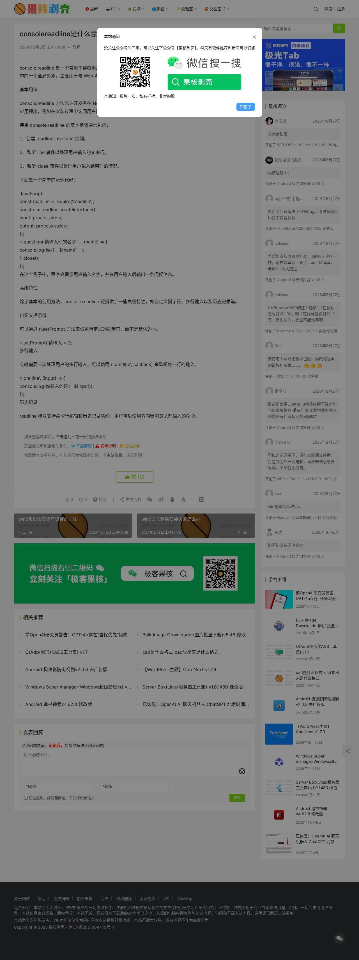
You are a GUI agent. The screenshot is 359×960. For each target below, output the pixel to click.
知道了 (246, 106)
